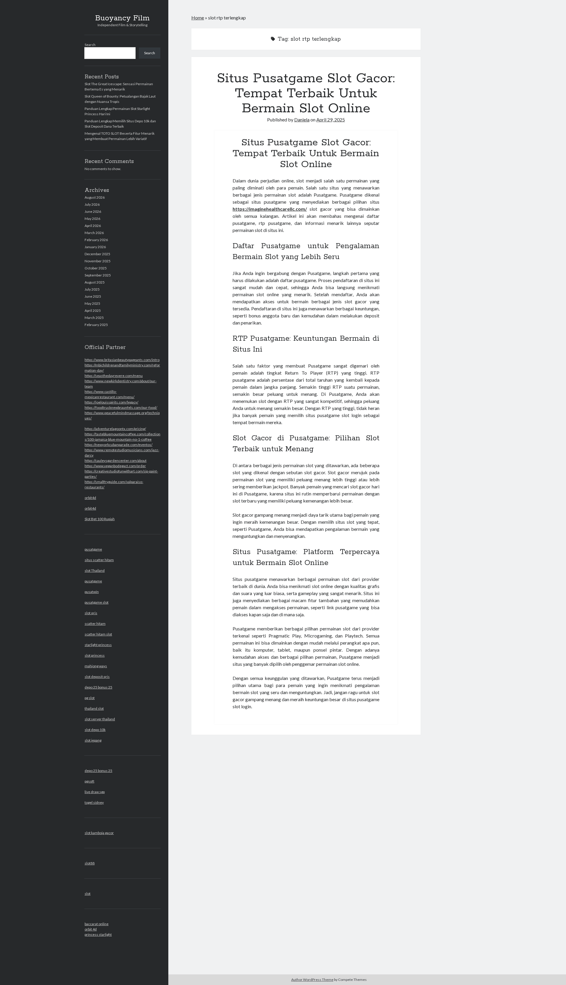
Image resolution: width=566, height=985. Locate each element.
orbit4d (90, 497)
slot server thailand (100, 719)
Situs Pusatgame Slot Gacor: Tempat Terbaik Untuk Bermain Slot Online (306, 93)
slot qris (91, 613)
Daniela (302, 119)
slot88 (90, 863)
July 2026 (92, 204)
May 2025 (92, 303)
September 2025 (98, 275)
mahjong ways (96, 666)
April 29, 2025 (330, 119)
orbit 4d (91, 929)
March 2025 (94, 317)
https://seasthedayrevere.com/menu (114, 375)
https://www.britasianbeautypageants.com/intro (122, 360)
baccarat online (96, 924)
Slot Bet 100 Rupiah (100, 519)
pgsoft (89, 781)
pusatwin (92, 591)
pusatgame (93, 549)
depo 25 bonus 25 (98, 687)
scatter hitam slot (98, 634)
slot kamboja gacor (99, 833)
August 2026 (95, 197)
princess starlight (98, 934)
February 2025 (96, 324)
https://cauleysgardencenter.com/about (116, 460)
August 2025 (95, 282)
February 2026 (96, 240)
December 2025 (97, 254)
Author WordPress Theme (312, 979)
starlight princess (98, 645)
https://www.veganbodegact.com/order (115, 466)
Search (90, 44)
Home (197, 17)
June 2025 (93, 296)
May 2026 (92, 218)
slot (88, 893)
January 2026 (95, 247)
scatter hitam (95, 623)
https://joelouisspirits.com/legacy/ (111, 402)
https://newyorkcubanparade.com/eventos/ (118, 444)
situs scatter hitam (99, 560)
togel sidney (94, 802)
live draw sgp (95, 792)
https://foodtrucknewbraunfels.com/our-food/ (121, 407)
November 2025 (98, 261)
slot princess (95, 655)
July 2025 (92, 289)
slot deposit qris (97, 676)
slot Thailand (95, 570)
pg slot (90, 698)
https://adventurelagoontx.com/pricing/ (115, 428)
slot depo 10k (95, 729)
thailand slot (94, 708)
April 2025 (93, 310)
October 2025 (96, 268)
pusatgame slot (96, 602)
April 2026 (93, 225)
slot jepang (93, 740)
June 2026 (93, 211)
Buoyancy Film (122, 18)
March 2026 (94, 232)
